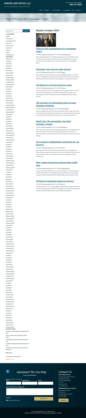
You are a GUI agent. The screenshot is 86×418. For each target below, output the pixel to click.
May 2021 (8, 204)
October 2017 (9, 303)
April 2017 (8, 317)
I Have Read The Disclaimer (14, 400)
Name (7, 380)
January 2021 (9, 213)
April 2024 (8, 123)
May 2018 (8, 287)
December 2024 (9, 105)
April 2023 (8, 151)
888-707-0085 (76, 4)
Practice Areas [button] (56, 10)
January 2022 (9, 186)
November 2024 (9, 107)
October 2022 (9, 165)
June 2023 (8, 146)
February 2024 (9, 128)
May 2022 (8, 176)
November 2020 (9, 218)
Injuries (7, 50)
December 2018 (9, 271)
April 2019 (8, 262)
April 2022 (8, 179)
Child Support (9, 38)
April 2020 (8, 234)
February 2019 (9, 266)
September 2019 (9, 250)
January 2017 (9, 324)
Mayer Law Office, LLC (48, 54)
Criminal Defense (66, 54)
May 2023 (8, 149)
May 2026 (8, 65)
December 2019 (9, 243)
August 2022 (8, 169)
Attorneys (47, 10)
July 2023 (8, 144)
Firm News (8, 47)
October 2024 (9, 109)
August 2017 (8, 308)
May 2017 (8, 315)
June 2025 (8, 91)
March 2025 (8, 98)
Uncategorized (65, 108)
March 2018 (8, 292)
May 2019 (8, 259)
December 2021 (9, 188)
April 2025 (8, 95)
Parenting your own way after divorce (53, 69)
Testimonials (67, 10)
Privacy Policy (38, 412)
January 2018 (9, 296)
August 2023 (8, 142)
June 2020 (8, 229)
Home (40, 10)
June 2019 (8, 257)
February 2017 (9, 322)
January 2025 (9, 102)
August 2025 (8, 86)
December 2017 (9, 299)
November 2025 (9, 79)
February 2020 (9, 239)
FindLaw (60, 412)
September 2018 (9, 278)
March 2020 (8, 236)
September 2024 (9, 112)
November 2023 (9, 135)
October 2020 (9, 220)
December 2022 (9, 160)
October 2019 (9, 248)
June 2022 (8, 174)
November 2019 (9, 246)
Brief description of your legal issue (15, 387)
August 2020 (8, 225)
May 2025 (8, 93)
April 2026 (8, 68)
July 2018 (8, 283)
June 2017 (8, 313)
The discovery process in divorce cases (54, 85)
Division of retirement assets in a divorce (55, 181)
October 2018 (9, 276)
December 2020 (9, 216)
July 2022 (8, 172)
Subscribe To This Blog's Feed (13, 356)
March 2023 (8, 153)
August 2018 (8, 280)
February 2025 (9, 100)
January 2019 (9, 269)
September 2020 (9, 223)
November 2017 (9, 301)
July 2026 (8, 61)
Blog (73, 10)
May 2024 (8, 121)
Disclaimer (8, 397)
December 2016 (9, 327)
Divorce (64, 72)
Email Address (26, 380)
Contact (78, 10)
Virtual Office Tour (63, 386)
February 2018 (9, 294)
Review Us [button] (63, 400)
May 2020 (8, 232)
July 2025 (8, 88)
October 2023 (9, 137)
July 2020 (8, 227)
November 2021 (9, 190)
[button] (84, 409)
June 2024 (8, 119)
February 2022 (9, 183)
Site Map (32, 412)
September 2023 (9, 139)
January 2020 (9, 241)
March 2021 (8, 209)
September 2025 (9, 84)
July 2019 (8, 255)
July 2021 (8, 199)
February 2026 (9, 72)
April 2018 (8, 290)
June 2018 (8, 285)
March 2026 (8, 70)
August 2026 (8, 58)
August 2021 (8, 197)
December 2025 (9, 77)
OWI (7, 52)
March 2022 (8, 181)
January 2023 (9, 158)
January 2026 (9, 75)
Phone (39, 380)
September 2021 (9, 195)
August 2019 (8, 253)
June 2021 (8, 202)
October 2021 (9, 192)
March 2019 (8, 264)
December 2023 (9, 132)
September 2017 (9, 306)
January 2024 (9, 130)
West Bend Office (63, 384)
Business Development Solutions (49, 412)
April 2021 (8, 206)
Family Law (64, 127)
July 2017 (8, 310)
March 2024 (8, 125)
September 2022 (9, 167)
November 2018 (9, 273)
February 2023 (9, 156)
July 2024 (8, 116)
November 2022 (9, 162)
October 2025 (9, 82)
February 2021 (9, 211)
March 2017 (8, 320)
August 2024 (8, 114)
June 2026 (8, 63)
